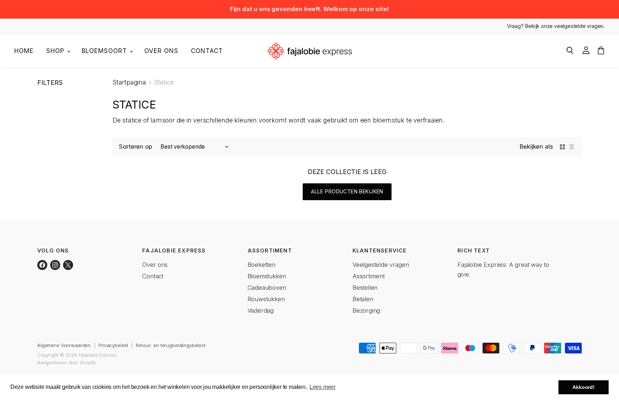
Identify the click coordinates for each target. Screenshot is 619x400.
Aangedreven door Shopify (66, 362)
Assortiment (368, 276)
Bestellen (365, 287)
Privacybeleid (113, 345)
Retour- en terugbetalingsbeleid (170, 345)
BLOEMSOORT (105, 50)
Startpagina (129, 82)
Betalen (362, 299)
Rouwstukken (266, 299)
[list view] (571, 146)
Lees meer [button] (323, 387)
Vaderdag (261, 310)
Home (24, 50)
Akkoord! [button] (583, 387)
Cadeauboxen (267, 287)
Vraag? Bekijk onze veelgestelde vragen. (556, 26)
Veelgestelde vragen (380, 264)
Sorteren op (135, 146)
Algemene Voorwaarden (64, 345)
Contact (207, 50)
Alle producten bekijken (347, 191)
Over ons (161, 50)
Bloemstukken (267, 276)
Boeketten (261, 264)
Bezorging (366, 310)
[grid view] (562, 146)
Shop (56, 50)
